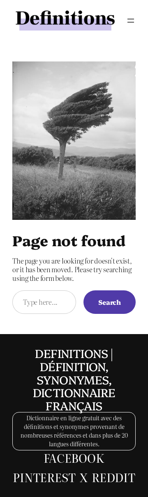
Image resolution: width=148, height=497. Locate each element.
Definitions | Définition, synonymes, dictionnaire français (74, 379)
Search (109, 301)
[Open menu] (131, 21)
